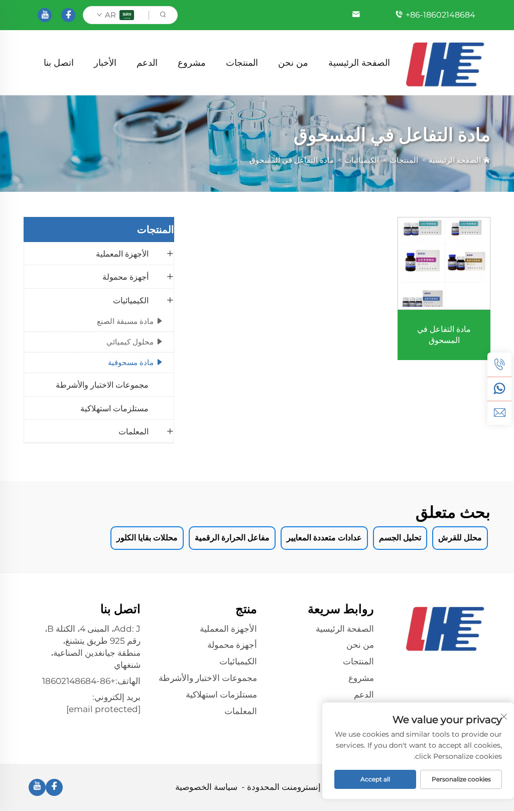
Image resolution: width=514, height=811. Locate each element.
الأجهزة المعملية (122, 254)
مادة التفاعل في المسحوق (291, 160)
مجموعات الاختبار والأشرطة (102, 385)
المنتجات (242, 63)
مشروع (192, 63)
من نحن (293, 63)
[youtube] (45, 15)
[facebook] (68, 15)
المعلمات (133, 431)
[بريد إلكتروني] (499, 413)
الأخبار (105, 63)
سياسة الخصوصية (206, 787)
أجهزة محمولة (125, 277)
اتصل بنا (59, 63)
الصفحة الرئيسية (359, 63)
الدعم (147, 63)
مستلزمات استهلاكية (114, 408)
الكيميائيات (361, 160)
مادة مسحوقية (131, 362)
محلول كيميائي (130, 341)
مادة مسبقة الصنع (125, 321)
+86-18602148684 (440, 15)
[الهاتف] (499, 365)
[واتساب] (499, 389)
